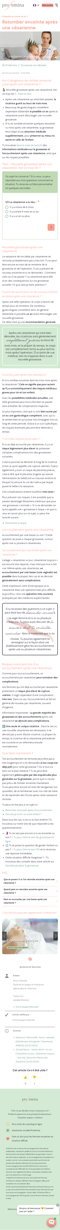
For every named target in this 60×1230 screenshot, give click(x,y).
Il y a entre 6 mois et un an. (24, 211)
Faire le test (24, 93)
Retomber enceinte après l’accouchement (28, 810)
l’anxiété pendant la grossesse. (22, 865)
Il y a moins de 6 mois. (22, 207)
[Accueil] (13, 5)
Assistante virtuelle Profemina (26, 1130)
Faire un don (47, 5)
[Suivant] (55, 936)
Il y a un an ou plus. (20, 216)
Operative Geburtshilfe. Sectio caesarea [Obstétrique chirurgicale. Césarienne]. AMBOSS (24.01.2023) (35, 1042)
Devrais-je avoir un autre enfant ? (23, 814)
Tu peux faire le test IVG (26, 849)
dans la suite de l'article (29, 145)
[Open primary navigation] (56, 5)
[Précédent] (4, 936)
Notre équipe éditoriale (27, 1007)
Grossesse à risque (16, 523)
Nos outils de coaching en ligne (27, 1124)
